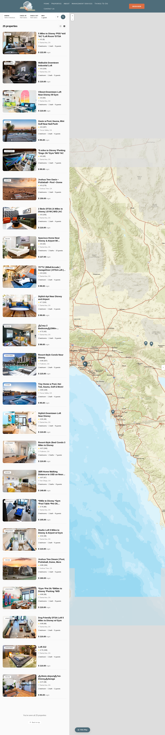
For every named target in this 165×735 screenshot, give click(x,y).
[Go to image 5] (16, 52)
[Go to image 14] (26, 52)
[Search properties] (63, 17)
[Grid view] (60, 26)
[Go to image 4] (20, 344)
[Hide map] (163, 367)
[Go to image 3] (19, 344)
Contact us (49, 9)
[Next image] (33, 43)
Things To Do (101, 3)
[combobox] (10, 16)
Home (46, 3)
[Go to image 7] (18, 52)
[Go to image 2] (18, 344)
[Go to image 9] (20, 52)
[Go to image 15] (27, 52)
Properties (56, 3)
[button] (23, 16)
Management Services (82, 3)
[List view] (64, 26)
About (66, 3)
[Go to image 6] (17, 52)
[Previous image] (5, 43)
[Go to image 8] (19, 52)
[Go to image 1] (11, 52)
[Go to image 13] (25, 52)
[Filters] (57, 17)
